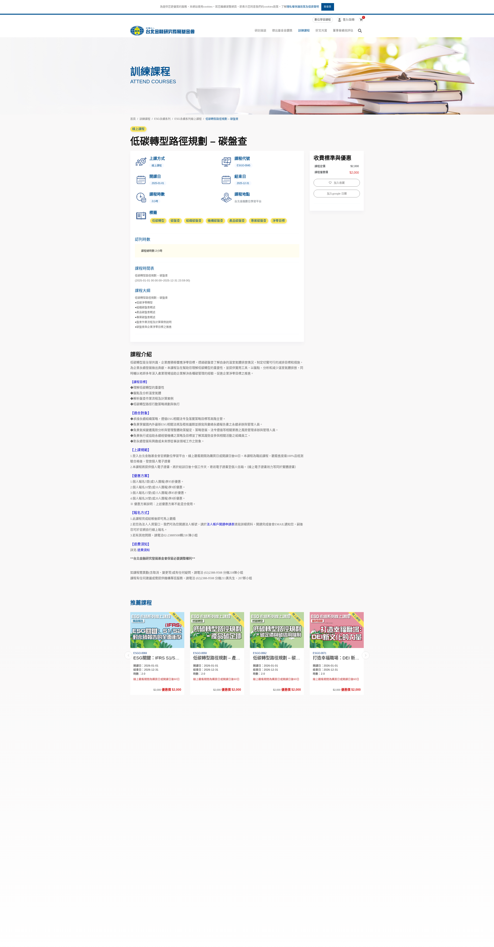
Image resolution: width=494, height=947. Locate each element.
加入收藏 (339, 182)
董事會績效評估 (343, 30)
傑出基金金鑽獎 (282, 30)
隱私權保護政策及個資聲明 (303, 6)
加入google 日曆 (337, 193)
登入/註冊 (348, 19)
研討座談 (260, 30)
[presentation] (128, 655)
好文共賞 (321, 30)
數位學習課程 (323, 19)
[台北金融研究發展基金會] (162, 31)
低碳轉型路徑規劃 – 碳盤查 (222, 118)
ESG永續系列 (162, 118)
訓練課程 (304, 30)
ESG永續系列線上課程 (188, 118)
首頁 (133, 118)
